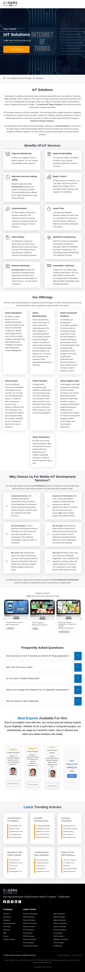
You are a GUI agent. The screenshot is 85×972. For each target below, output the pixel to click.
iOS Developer (58, 936)
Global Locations (9, 939)
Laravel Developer (59, 930)
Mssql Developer (32, 751)
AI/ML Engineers (59, 914)
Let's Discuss (16, 49)
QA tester (6, 930)
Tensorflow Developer (30, 946)
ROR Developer (28, 936)
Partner (6, 936)
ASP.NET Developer (30, 923)
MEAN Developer (59, 917)
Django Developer (59, 920)
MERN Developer (29, 917)
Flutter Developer (29, 926)
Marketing (6, 926)
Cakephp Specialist (13, 752)
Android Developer (29, 939)
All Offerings (57, 946)
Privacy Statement (64, 955)
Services (6, 914)
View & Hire (13, 784)
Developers (7, 917)
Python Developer (29, 920)
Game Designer (58, 942)
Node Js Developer (60, 926)
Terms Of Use (77, 955)
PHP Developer (28, 930)
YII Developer (27, 933)
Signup (71, 776)
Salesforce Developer (60, 939)
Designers (6, 920)
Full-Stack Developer (30, 914)
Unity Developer (28, 942)
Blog (4, 933)
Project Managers (9, 923)
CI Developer (58, 933)
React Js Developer (60, 923)
